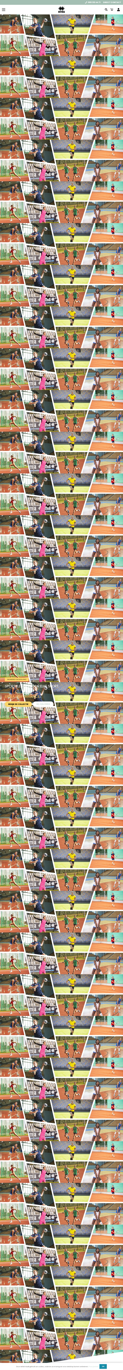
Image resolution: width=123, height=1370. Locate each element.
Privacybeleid (93, 1366)
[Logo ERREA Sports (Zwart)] (61, 9)
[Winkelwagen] (111, 9)
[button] (3, 9)
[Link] (118, 9)
